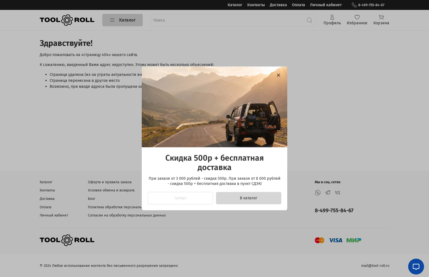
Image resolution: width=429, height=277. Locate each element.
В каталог (248, 198)
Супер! (180, 198)
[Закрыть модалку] (278, 75)
